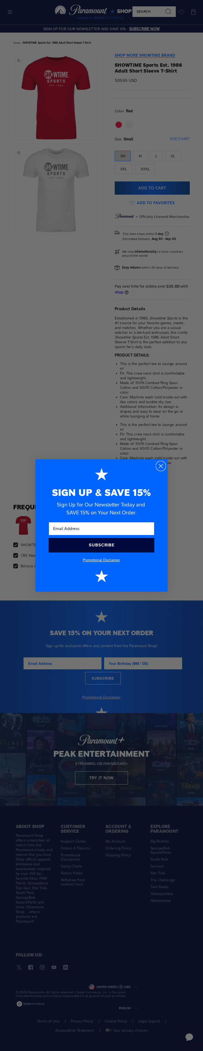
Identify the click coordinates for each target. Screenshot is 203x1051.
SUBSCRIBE (101, 544)
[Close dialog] (160, 466)
